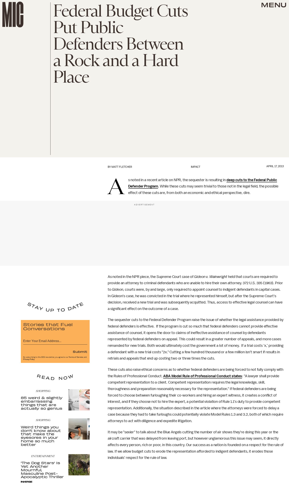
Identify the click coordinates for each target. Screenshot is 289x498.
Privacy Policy (29, 359)
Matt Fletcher (121, 166)
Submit (80, 351)
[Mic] (12, 14)
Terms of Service (76, 357)
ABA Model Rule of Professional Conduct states (202, 376)
